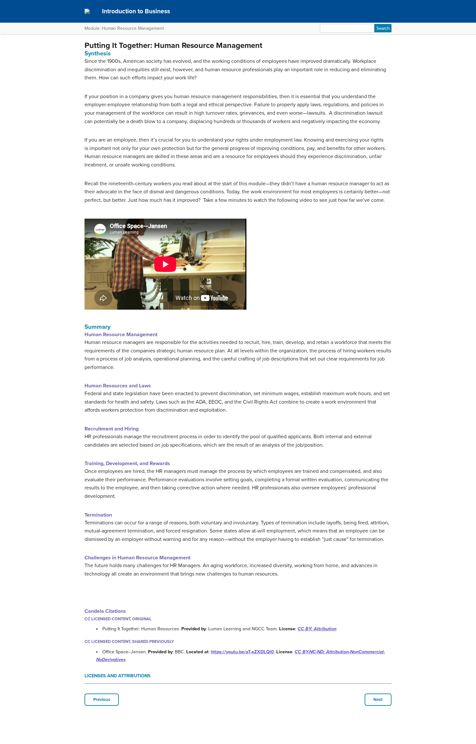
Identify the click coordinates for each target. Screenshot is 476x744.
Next (378, 699)
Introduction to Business (136, 11)
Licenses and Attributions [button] (118, 676)
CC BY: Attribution (317, 629)
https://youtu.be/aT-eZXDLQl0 (242, 652)
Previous (101, 699)
